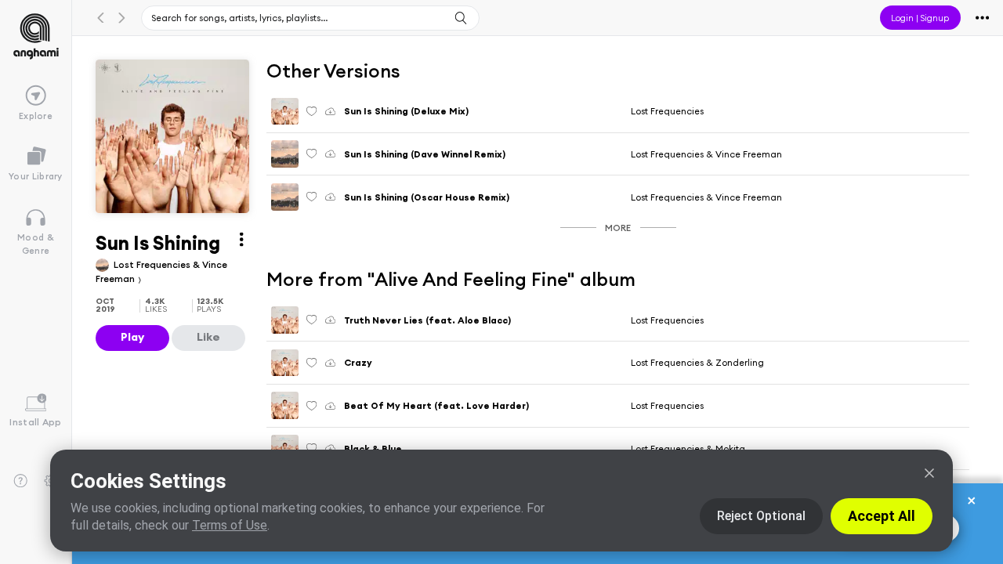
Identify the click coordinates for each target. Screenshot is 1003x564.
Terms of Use (229, 525)
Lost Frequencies (667, 111)
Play (132, 337)
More (618, 227)
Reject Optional (761, 515)
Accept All (881, 516)
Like (208, 337)
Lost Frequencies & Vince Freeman (706, 154)
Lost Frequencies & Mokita (688, 448)
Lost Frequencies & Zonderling (697, 362)
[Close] (929, 473)
